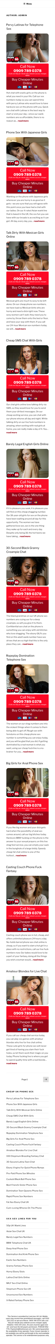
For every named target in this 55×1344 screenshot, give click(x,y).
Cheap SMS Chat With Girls (24, 340)
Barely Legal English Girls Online (27, 444)
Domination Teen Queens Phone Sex (24, 1190)
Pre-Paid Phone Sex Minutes (20, 1173)
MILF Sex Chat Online (17, 1283)
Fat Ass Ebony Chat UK (17, 1202)
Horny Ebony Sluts (15, 1271)
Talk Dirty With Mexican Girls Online (24, 1110)
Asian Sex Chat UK (15, 1231)
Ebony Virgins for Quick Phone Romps (25, 1167)
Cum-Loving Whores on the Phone (24, 1208)
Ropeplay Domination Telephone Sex (24, 1133)
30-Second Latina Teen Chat (20, 1162)
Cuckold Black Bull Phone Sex (21, 1179)
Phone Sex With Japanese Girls (26, 132)
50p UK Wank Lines (16, 1225)
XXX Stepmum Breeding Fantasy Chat (25, 1156)
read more (23, 121)
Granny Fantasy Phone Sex (19, 1266)
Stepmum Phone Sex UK (18, 1289)
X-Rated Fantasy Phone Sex (20, 1300)
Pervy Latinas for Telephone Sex (22, 1098)
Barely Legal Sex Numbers (19, 1237)
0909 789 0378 (27, 71)
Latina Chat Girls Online (18, 1277)
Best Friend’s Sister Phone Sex (21, 1185)
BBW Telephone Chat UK (18, 1243)
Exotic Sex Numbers (16, 1260)
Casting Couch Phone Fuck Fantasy (23, 1144)
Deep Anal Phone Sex (17, 1248)
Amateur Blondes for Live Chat (26, 971)
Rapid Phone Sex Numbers (19, 1196)
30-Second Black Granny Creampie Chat (26, 1127)
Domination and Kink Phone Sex (22, 1254)
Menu (29, 4)
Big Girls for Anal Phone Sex (24, 763)
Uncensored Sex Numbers (19, 1294)
